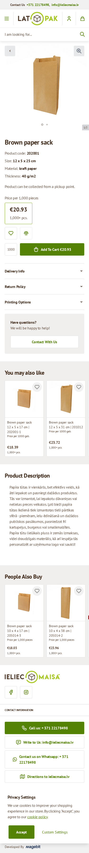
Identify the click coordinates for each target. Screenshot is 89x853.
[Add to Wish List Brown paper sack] (37, 387)
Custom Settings (54, 832)
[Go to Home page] (38, 19)
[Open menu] (7, 18)
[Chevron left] (10, 51)
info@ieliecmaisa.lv (65, 5)
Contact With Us (44, 341)
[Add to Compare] (26, 233)
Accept (21, 832)
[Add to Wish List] (11, 233)
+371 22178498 (38, 5)
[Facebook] (11, 692)
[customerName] (69, 18)
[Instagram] (26, 692)
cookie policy (37, 816)
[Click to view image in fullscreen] (79, 51)
